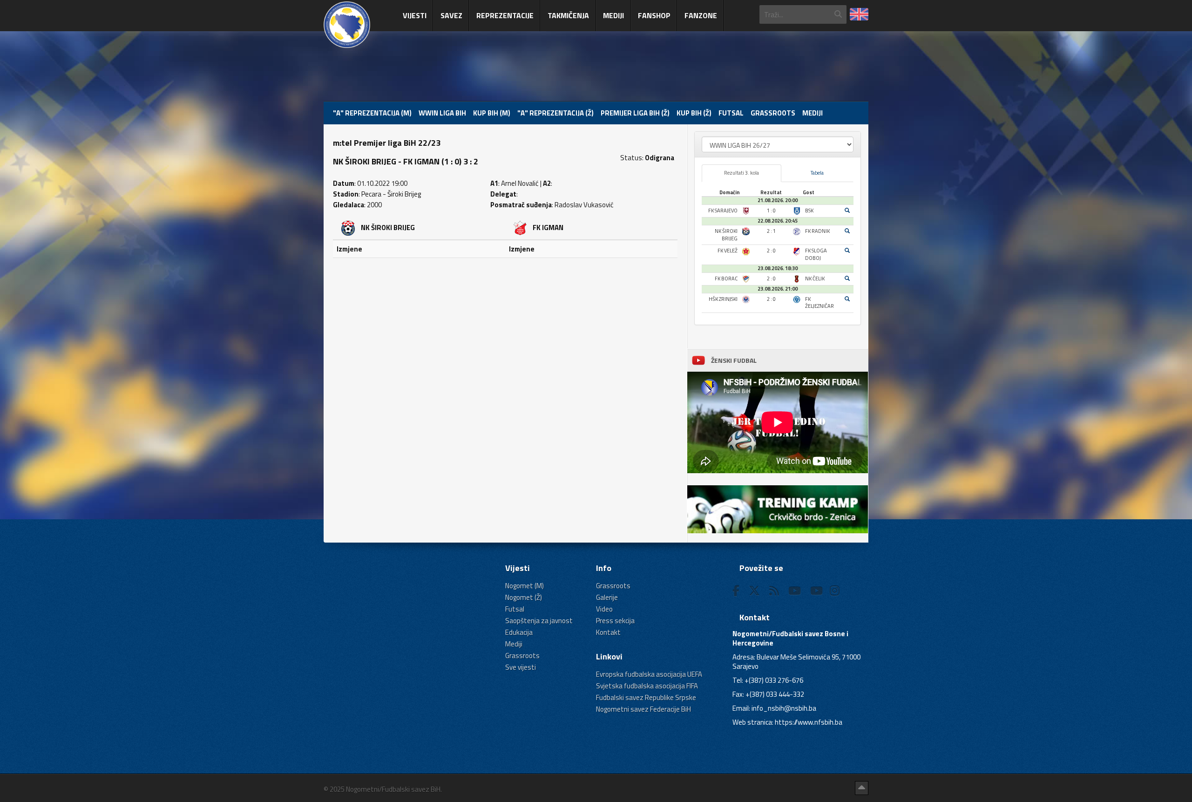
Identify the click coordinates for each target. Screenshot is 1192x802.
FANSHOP (654, 15)
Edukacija (519, 632)
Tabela (817, 173)
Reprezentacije (505, 15)
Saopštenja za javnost (539, 620)
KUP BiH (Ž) (694, 113)
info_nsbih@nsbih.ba (784, 708)
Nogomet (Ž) (523, 597)
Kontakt (608, 632)
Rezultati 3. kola (741, 173)
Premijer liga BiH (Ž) (635, 113)
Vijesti (415, 15)
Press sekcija (615, 620)
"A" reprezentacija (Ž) (555, 113)
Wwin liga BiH (442, 113)
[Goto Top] (861, 788)
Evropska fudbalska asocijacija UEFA (649, 674)
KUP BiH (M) (491, 113)
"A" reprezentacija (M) (372, 113)
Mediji (613, 15)
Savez (451, 15)
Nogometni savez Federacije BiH (643, 709)
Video (604, 609)
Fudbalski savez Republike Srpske (646, 697)
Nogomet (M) (524, 585)
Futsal (731, 113)
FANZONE (700, 15)
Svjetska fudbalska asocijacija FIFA (647, 685)
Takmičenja (568, 15)
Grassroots (773, 113)
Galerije (607, 597)
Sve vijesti (520, 667)
